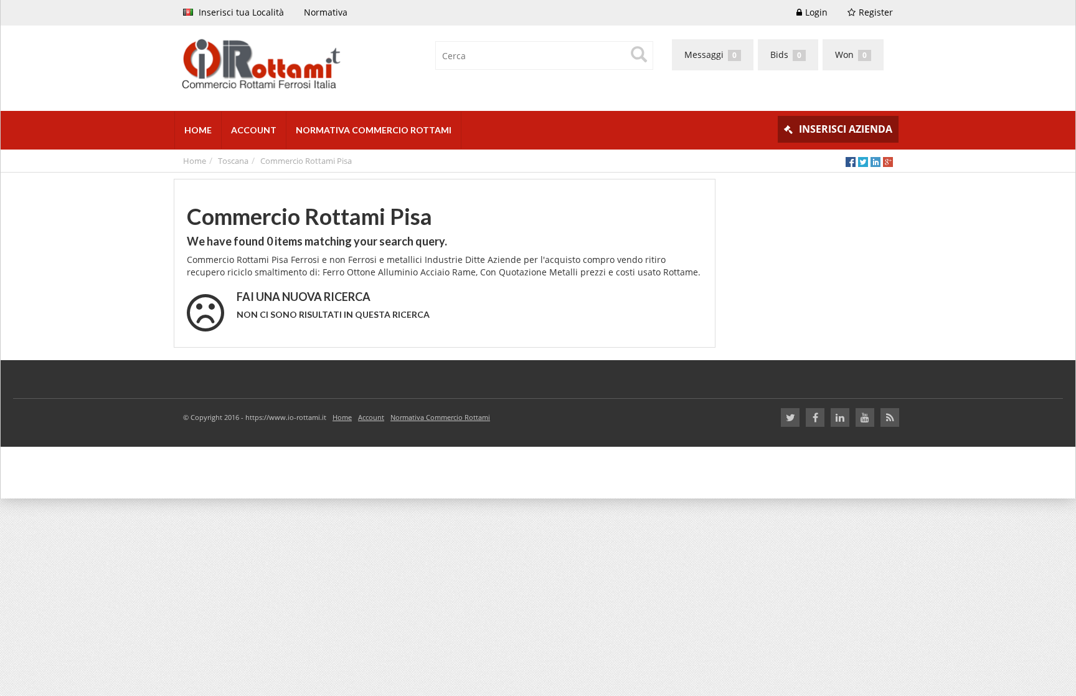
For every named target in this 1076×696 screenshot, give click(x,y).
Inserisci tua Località (240, 12)
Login (816, 12)
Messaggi (710, 54)
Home (194, 160)
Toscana (233, 160)
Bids (785, 54)
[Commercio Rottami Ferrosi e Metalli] (351, 65)
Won (851, 54)
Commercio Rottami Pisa (306, 160)
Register (876, 12)
